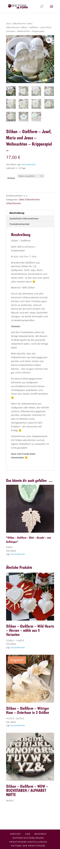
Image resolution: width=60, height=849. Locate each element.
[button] (49, 40)
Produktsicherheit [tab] (19, 224)
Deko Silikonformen (29, 199)
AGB (27, 834)
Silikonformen (19, 23)
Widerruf (41, 834)
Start (8, 23)
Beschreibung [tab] (16, 212)
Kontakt (15, 834)
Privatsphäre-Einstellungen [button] (28, 842)
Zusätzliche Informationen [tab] (24, 218)
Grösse (11, 178)
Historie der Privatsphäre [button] (28, 845)
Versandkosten (28, 164)
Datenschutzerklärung (28, 838)
